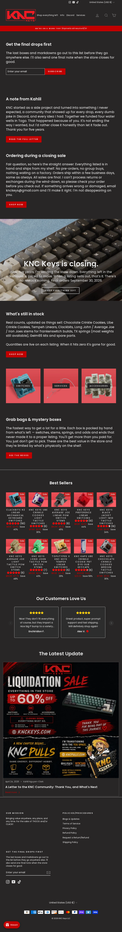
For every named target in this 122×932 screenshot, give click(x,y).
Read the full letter (23, 139)
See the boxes (19, 455)
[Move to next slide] (111, 623)
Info (62, 15)
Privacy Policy (70, 828)
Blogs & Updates (71, 818)
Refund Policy (70, 832)
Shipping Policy (70, 842)
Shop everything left (47, 15)
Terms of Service (71, 823)
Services (80, 15)
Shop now (16, 204)
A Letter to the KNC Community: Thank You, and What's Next (51, 787)
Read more (11, 792)
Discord (70, 15)
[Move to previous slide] (10, 623)
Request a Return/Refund (76, 837)
